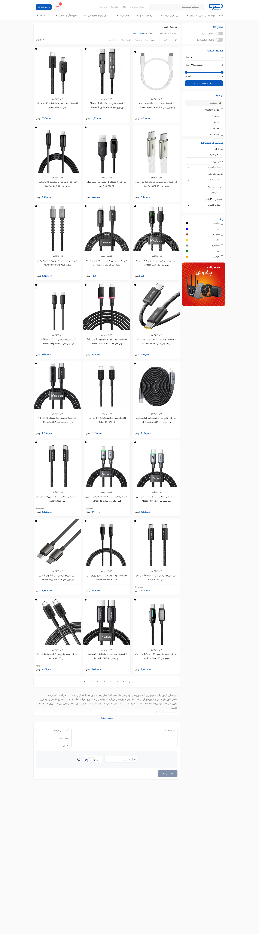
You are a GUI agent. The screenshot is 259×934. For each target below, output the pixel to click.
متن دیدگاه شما (169, 730)
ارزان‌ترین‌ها (126, 39)
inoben (216, 128)
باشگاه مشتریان (137, 7)
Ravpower (214, 134)
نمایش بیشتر (106, 718)
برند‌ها (43, 15)
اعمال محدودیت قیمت (203, 83)
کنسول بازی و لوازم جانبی (98, 15)
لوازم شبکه (124, 15)
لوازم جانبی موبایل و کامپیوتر (202, 15)
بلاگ (124, 7)
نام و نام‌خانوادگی (60, 730)
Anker (216, 122)
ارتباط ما (114, 7)
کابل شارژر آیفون (169, 695)
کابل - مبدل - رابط (172, 15)
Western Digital (212, 110)
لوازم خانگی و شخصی (68, 15)
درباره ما (103, 7)
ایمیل (65, 745)
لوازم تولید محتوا (146, 15)
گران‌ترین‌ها (113, 39)
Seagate (215, 116)
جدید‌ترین (155, 39)
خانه (221, 15)
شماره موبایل (62, 738)
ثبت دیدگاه (168, 773)
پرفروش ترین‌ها (141, 39)
